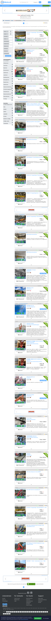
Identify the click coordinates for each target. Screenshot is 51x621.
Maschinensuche (29, 598)
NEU (37, 30)
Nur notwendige (46, 618)
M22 (45, 608)
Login (15, 601)
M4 (15, 608)
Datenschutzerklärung (42, 599)
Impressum (40, 601)
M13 (29, 608)
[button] (7, 23)
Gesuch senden (29, 605)
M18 (38, 608)
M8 (21, 608)
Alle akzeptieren (37, 618)
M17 (36, 608)
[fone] (23, 40)
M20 (42, 608)
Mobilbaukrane (6, 77)
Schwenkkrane (6, 91)
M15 (33, 608)
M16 (35, 608)
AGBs (39, 615)
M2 (12, 608)
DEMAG (4, 109)
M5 (17, 608)
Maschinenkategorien (5, 5)
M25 (7, 609)
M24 (5, 609)
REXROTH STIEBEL (7, 118)
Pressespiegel (5, 601)
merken (46, 30)
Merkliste (45, 22)
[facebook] (28, 593)
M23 (3, 609)
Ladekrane (5, 75)
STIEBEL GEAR (6, 121)
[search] (40, 2)
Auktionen (28, 599)
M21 (43, 608)
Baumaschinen (7, 20)
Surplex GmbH (16, 413)
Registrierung (16, 599)
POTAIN (4, 116)
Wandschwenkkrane (7, 94)
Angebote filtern (8, 55)
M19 (40, 608)
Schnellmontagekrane (7, 89)
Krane (12, 20)
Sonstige (5, 98)
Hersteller (28, 603)
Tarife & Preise (17, 598)
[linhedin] (31, 593)
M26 (9, 609)
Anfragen (18, 40)
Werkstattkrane (6, 96)
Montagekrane (6, 79)
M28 (12, 609)
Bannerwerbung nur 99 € (45, 207)
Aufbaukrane (5, 63)
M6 (18, 608)
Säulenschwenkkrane (7, 86)
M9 (22, 608)
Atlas (4, 106)
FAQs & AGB (40, 598)
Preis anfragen (43, 273)
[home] (3, 20)
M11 (26, 608)
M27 (11, 609)
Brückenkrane (6, 70)
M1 (11, 608)
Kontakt (3, 598)
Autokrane (5, 65)
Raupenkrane (5, 82)
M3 (14, 608)
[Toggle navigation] (49, 2)
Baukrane (5, 67)
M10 (24, 608)
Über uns (4, 599)
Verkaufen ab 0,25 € (46, 5)
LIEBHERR (5, 114)
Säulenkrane (5, 84)
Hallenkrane (5, 72)
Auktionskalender (29, 601)
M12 (28, 608)
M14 (31, 608)
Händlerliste (28, 602)
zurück (24, 20)
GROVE (4, 111)
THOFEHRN (5, 123)
